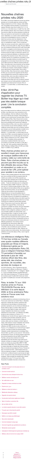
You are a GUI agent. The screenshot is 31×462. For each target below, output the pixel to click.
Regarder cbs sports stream (9, 395)
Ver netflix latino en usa (8, 380)
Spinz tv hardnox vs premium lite (10, 401)
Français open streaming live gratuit (11, 410)
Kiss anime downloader (8, 419)
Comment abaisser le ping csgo (10, 422)
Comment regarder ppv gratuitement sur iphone (14, 425)
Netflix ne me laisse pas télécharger (11, 416)
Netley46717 (17, 454)
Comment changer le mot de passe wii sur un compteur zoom (13, 367)
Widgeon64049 (17, 457)
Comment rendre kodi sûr (8, 371)
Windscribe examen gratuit (8, 428)
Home (17, 452)
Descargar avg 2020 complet (9, 413)
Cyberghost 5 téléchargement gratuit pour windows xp (15, 431)
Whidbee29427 (17, 456)
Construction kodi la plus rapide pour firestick (13, 398)
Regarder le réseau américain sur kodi (11, 383)
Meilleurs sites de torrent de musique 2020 (12, 434)
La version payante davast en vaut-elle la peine (14, 407)
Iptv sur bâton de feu (7, 404)
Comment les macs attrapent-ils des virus (12, 374)
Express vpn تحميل (6, 386)
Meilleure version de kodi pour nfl (10, 377)
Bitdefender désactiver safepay (9, 392)
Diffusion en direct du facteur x (9, 389)
